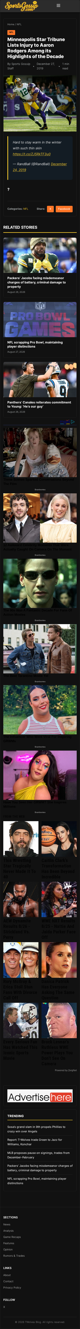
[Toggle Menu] (58, 6)
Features (8, 1243)
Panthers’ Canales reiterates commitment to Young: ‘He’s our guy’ (39, 404)
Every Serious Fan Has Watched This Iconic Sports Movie (20, 1050)
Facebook (64, 208)
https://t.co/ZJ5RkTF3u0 (31, 154)
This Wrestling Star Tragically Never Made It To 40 (19, 869)
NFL (19, 24)
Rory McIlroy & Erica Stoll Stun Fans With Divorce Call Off (20, 990)
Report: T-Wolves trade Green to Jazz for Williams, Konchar (34, 1142)
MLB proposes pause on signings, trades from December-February (38, 1155)
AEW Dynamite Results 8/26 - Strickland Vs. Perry (17, 929)
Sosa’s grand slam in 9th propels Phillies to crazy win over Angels (36, 1129)
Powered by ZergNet (66, 1070)
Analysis (8, 1230)
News (6, 1224)
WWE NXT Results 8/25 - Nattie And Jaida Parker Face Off (59, 929)
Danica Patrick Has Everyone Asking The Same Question (58, 990)
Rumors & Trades (14, 1255)
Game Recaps (12, 1236)
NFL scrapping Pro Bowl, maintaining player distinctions (35, 344)
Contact (8, 1281)
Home (10, 24)
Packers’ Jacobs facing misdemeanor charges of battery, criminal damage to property (36, 282)
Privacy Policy (12, 1287)
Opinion (8, 1249)
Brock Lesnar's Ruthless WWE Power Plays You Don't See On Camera (57, 1052)
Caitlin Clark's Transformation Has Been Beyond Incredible (58, 869)
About (7, 1275)
